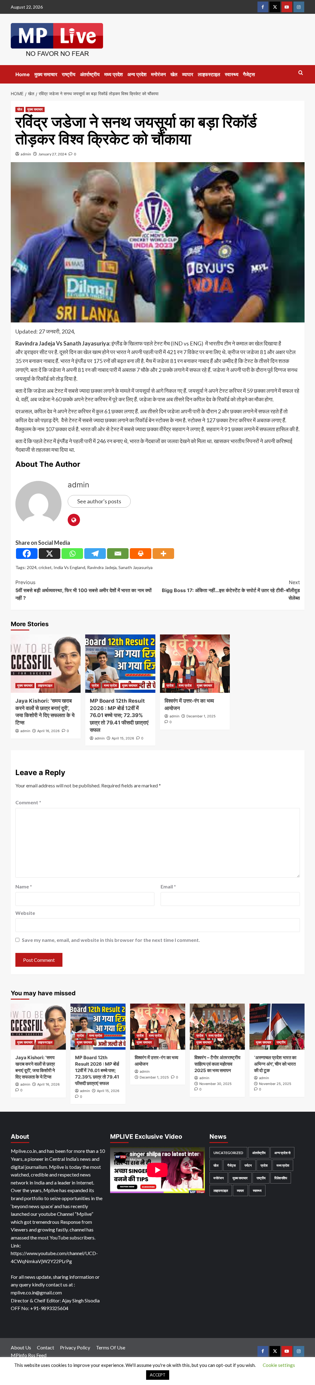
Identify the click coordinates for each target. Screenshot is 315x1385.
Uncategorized (228, 1153)
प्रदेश (95, 685)
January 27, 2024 (52, 154)
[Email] (118, 553)
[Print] (140, 553)
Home (22, 74)
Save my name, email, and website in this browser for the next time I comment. (111, 940)
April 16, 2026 (48, 731)
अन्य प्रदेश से (282, 1153)
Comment (28, 802)
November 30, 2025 (215, 1084)
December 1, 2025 (201, 716)
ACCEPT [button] (157, 1374)
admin (26, 154)
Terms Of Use (110, 1347)
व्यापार (187, 74)
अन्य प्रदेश (136, 74)
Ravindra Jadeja (102, 567)
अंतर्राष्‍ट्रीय (90, 74)
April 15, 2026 (123, 738)
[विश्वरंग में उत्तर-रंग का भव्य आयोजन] (195, 663)
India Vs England (69, 567)
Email (168, 886)
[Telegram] (95, 553)
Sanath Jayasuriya (135, 567)
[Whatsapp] (72, 553)
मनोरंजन (158, 74)
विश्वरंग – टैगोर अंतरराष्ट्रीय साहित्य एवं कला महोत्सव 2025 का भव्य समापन (217, 1064)
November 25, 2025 (275, 1084)
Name (23, 886)
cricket (45, 567)
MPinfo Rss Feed (28, 1355)
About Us (21, 1347)
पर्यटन (248, 1165)
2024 (32, 567)
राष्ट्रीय (68, 74)
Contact (45, 1347)
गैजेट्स (249, 74)
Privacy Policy (75, 1347)
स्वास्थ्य (231, 74)
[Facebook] (27, 553)
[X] (49, 553)
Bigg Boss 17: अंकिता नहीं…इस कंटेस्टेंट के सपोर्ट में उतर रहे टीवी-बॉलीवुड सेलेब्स (231, 590)
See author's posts (99, 501)
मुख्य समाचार (45, 74)
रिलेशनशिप (280, 1178)
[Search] (301, 73)
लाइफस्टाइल (209, 74)
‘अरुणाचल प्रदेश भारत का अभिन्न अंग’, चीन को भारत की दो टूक (275, 1064)
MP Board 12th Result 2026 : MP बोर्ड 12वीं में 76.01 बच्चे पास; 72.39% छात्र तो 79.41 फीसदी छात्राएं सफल (119, 715)
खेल (173, 74)
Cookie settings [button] (279, 1365)
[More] (163, 553)
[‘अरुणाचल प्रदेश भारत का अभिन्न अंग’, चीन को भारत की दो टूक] (277, 1027)
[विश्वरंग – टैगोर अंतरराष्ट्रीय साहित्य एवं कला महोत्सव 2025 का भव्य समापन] (217, 1027)
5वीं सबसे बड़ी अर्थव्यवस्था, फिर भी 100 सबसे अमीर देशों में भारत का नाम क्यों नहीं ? (83, 590)
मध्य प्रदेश (113, 74)
